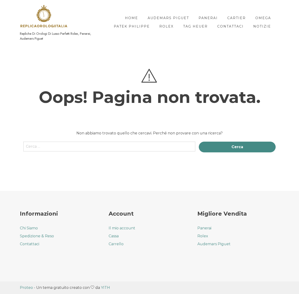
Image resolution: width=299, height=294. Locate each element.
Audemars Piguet (168, 18)
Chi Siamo (29, 228)
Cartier (236, 18)
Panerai (208, 18)
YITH (105, 287)
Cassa (114, 236)
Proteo (26, 287)
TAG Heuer (195, 26)
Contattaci (230, 26)
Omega (263, 18)
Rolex (166, 26)
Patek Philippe (132, 26)
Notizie (262, 26)
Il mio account (122, 228)
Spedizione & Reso (37, 236)
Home (131, 18)
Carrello (116, 244)
